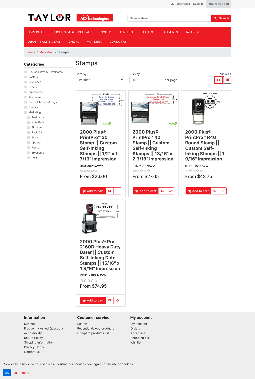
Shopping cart (140, 338)
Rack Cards (39, 132)
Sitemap (30, 324)
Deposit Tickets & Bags (43, 102)
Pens (35, 157)
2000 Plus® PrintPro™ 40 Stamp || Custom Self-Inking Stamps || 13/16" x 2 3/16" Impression (153, 145)
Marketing (46, 52)
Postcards (38, 117)
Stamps (36, 137)
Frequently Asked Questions (44, 328)
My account (138, 324)
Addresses (137, 333)
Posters (33, 76)
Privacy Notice (34, 347)
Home (31, 52)
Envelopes (35, 81)
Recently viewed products (95, 328)
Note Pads (38, 122)
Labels (33, 87)
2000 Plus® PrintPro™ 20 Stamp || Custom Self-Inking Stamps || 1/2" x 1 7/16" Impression (99, 145)
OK (7, 373)
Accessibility (33, 333)
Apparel (36, 142)
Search (82, 324)
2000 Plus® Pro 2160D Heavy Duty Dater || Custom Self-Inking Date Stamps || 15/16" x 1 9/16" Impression (100, 255)
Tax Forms (35, 97)
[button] (218, 4)
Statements (36, 92)
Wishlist (135, 342)
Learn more (21, 373)
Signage (37, 127)
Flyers (35, 147)
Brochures (38, 152)
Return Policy (33, 338)
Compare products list (93, 333)
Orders (135, 328)
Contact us (32, 352)
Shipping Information (39, 342)
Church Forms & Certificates (46, 71)
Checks (33, 107)
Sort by (81, 74)
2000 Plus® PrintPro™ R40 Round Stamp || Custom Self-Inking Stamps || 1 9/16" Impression (204, 145)
